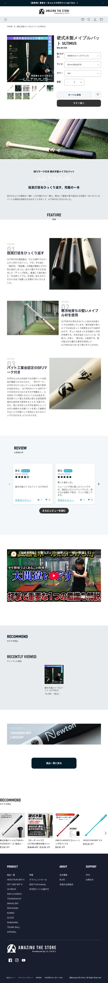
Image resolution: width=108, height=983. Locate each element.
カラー (60, 73)
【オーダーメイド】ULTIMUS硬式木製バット (39, 842)
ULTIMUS (11, 889)
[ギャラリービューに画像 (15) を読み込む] (18, 96)
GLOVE (10, 918)
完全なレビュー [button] (23, 500)
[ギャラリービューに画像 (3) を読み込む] (26, 88)
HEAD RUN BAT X (15, 880)
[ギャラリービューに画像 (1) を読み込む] (10, 88)
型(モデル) (60, 55)
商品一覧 (11, 875)
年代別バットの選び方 (39, 889)
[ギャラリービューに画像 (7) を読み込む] (50, 88)
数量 (59, 82)
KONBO (10, 913)
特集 (31, 875)
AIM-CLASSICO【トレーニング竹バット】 (67, 842)
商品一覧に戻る (54, 763)
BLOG (62, 880)
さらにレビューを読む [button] (54, 511)
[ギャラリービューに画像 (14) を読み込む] (10, 96)
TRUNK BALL (13, 927)
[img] (32, 476)
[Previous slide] (9, 484)
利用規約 (39, 977)
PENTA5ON (12, 908)
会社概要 (63, 875)
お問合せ (90, 880)
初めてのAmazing (37, 884)
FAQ (88, 875)
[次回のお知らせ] (103, 3)
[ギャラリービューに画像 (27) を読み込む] (34, 96)
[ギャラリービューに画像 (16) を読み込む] (26, 96)
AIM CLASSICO (14, 894)
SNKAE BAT (13, 903)
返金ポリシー (10, 977)
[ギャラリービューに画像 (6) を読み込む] (42, 88)
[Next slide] (98, 484)
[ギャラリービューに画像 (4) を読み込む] (34, 88)
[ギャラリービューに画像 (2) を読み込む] (18, 88)
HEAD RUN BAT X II (92, 840)
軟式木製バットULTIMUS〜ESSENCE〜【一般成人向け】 (12, 842)
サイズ (60, 64)
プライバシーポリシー (25, 977)
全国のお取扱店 (66, 884)
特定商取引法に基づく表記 (54, 977)
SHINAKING (12, 922)
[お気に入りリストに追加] (97, 94)
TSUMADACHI (14, 899)
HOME (10, 26)
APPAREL (11, 932)
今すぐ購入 (79, 103)
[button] (6, 20)
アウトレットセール (38, 880)
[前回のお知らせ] (5, 3)
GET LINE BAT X (14, 884)
